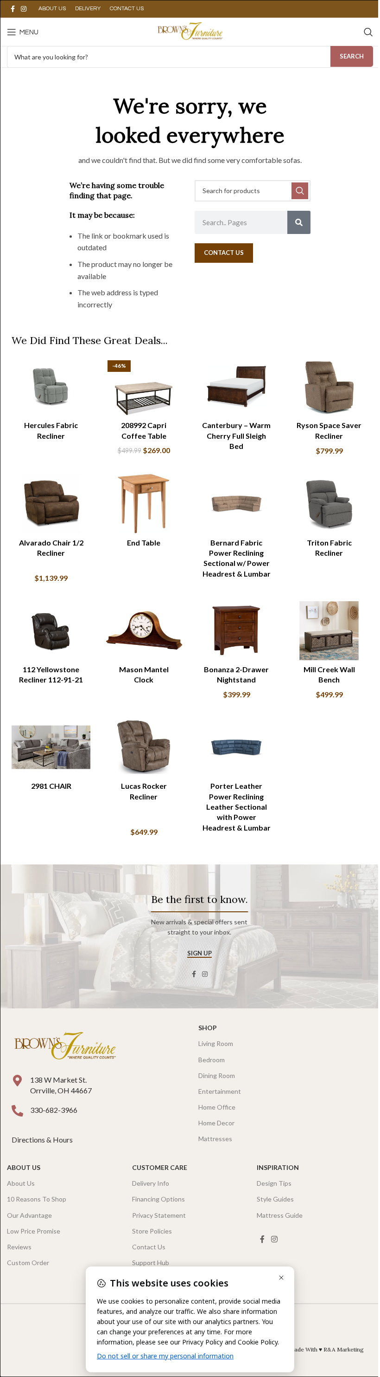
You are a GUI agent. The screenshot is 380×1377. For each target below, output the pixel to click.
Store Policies (152, 1231)
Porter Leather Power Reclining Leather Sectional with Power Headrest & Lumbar (237, 806)
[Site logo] (190, 30)
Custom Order (28, 1263)
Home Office (216, 1107)
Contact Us (148, 1247)
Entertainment (219, 1091)
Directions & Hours (43, 1139)
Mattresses (215, 1139)
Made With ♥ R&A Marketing (326, 1349)
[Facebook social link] (12, 9)
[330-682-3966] (17, 1111)
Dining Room (216, 1075)
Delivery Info (150, 1183)
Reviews (19, 1247)
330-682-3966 (53, 1109)
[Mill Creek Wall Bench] (329, 631)
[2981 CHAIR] (51, 747)
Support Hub (150, 1263)
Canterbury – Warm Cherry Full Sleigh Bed (236, 435)
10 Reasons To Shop (36, 1199)
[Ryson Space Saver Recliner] (329, 386)
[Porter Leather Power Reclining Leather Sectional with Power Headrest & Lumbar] (236, 747)
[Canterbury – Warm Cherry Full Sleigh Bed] (236, 386)
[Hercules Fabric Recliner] (51, 386)
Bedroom (211, 1060)
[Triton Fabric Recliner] (329, 503)
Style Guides (275, 1199)
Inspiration (278, 1167)
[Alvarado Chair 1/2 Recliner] (51, 503)
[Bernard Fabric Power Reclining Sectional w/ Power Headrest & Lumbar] (236, 503)
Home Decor (216, 1123)
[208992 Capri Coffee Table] (143, 386)
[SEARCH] (299, 190)
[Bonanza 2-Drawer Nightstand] (236, 631)
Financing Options (158, 1199)
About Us (23, 1167)
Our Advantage (29, 1215)
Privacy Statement (159, 1215)
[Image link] (65, 1046)
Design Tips (274, 1183)
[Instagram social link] (23, 9)
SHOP (207, 1028)
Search (352, 56)
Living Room (215, 1043)
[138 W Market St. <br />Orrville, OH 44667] (17, 1080)
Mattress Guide (280, 1215)
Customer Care (159, 1167)
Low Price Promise (33, 1231)
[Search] (368, 32)
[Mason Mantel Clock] (143, 631)
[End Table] (143, 503)
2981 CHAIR (51, 785)
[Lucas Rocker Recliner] (143, 747)
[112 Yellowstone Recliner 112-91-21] (51, 631)
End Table (143, 542)
